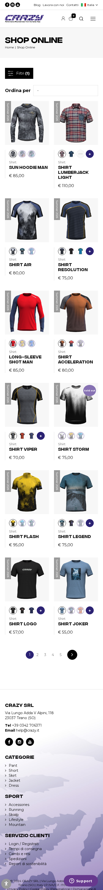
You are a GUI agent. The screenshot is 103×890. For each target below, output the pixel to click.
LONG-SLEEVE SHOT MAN (25, 359)
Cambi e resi (19, 854)
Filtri (23, 73)
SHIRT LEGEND (74, 536)
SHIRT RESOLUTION (73, 267)
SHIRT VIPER (23, 448)
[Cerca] (81, 18)
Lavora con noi (53, 5)
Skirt (12, 775)
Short (13, 770)
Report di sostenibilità (27, 864)
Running (16, 809)
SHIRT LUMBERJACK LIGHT (73, 172)
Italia (90, 5)
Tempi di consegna (25, 849)
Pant (13, 765)
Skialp (14, 814)
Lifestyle (16, 819)
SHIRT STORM (73, 448)
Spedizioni (17, 859)
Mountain (17, 824)
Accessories (19, 804)
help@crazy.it (27, 730)
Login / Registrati (24, 844)
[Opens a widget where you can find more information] (81, 881)
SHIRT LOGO (23, 623)
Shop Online (26, 47)
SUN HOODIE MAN (28, 167)
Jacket (14, 780)
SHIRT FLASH (24, 536)
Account (63, 18)
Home (9, 47)
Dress (14, 785)
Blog (37, 5)
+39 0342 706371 (27, 725)
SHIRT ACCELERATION (75, 359)
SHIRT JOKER (73, 623)
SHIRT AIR (20, 264)
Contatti (72, 5)
